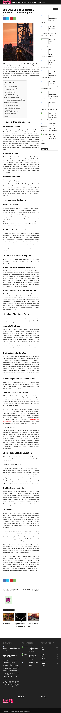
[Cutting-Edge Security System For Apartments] (6, 648)
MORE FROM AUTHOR (20, 610)
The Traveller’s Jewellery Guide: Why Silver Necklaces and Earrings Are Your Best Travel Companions (20, 624)
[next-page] (6, 631)
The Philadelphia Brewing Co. (11, 115)
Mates (42, 709)
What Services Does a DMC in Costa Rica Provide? (8, 623)
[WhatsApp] (14, 18)
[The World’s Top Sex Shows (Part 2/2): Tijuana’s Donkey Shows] (25, 655)
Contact (18, 2)
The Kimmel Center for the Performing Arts (14, 99)
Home (13, 2)
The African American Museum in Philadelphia (15, 100)
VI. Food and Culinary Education (11, 111)
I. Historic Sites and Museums (11, 86)
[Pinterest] (11, 18)
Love (29, 2)
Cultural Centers (8, 110)
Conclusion (6, 116)
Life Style (34, 2)
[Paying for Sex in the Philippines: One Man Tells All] (25, 648)
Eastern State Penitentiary (11, 88)
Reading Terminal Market (10, 113)
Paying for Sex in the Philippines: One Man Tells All (33, 648)
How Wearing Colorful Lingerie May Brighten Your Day (10, 589)
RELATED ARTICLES (9, 610)
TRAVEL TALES (48, 709)
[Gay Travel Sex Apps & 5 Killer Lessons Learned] (25, 664)
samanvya (6, 15)
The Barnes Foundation (10, 91)
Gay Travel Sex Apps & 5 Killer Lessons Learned (33, 664)
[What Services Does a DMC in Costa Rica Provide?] (8, 617)
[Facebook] (4, 18)
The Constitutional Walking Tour (12, 105)
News (53, 709)
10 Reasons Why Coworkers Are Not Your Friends (31, 589)
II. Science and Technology (10, 92)
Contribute (24, 2)
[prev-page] (4, 631)
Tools (43, 2)
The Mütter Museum (9, 89)
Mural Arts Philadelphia (10, 103)
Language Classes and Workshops (12, 108)
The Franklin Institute (10, 94)
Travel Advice (28, 709)
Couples (38, 709)
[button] (56, 2)
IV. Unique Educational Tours (10, 102)
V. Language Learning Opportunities (12, 107)
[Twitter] (7, 18)
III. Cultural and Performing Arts (11, 97)
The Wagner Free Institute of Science (13, 95)
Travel (39, 2)
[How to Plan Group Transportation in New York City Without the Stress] (33, 617)
